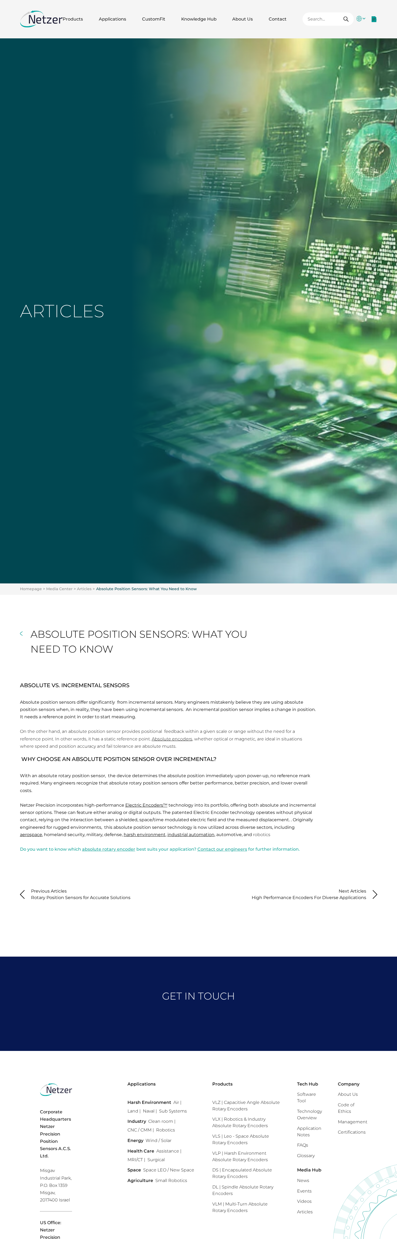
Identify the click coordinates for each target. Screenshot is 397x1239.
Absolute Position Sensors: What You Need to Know (146, 588)
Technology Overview (309, 1114)
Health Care (140, 1151)
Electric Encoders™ (146, 805)
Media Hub (309, 1170)
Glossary (306, 1155)
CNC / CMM (139, 1130)
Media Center (59, 588)
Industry (136, 1121)
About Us (242, 19)
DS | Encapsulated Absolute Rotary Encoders (242, 1173)
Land (132, 1111)
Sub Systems (173, 1111)
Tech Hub (307, 1084)
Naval (148, 1111)
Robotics (165, 1130)
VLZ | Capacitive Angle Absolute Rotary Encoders (246, 1105)
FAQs (302, 1145)
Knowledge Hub (199, 19)
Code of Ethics (346, 1108)
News (303, 1180)
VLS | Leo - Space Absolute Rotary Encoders (240, 1139)
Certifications (352, 1132)
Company (348, 1084)
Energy (135, 1140)
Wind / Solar (158, 1140)
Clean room (160, 1121)
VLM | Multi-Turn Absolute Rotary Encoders (240, 1207)
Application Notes (309, 1131)
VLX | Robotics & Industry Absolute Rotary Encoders (240, 1122)
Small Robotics (171, 1180)
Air (176, 1102)
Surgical (156, 1159)
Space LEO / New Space (168, 1170)
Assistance (167, 1151)
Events (304, 1191)
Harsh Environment (149, 1102)
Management (352, 1121)
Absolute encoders (172, 739)
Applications (112, 19)
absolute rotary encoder (108, 849)
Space (134, 1170)
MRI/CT (135, 1159)
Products (73, 19)
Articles (84, 588)
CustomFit (153, 19)
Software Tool (306, 1097)
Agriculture (140, 1180)
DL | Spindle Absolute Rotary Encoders (242, 1190)
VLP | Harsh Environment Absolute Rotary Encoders (240, 1156)
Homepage (31, 588)
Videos (304, 1201)
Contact (278, 19)
